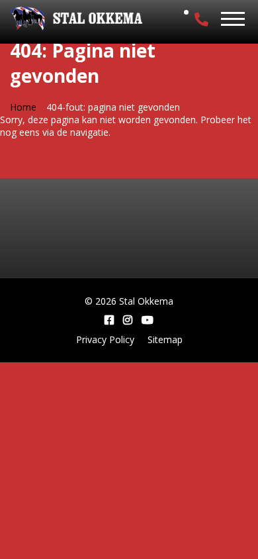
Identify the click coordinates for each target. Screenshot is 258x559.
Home (23, 107)
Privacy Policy (105, 339)
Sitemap (165, 339)
